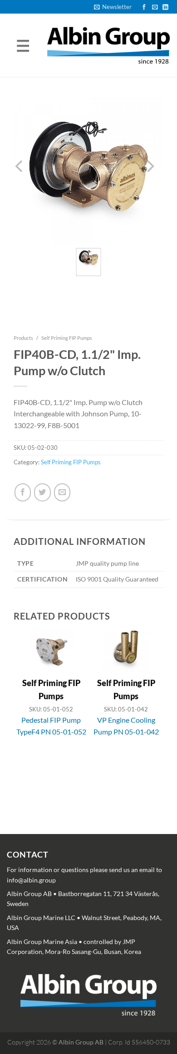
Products (23, 338)
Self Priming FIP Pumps (66, 338)
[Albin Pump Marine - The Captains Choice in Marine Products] (108, 45)
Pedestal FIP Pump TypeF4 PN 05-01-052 (51, 725)
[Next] (150, 709)
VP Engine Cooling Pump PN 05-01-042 (126, 725)
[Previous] (20, 709)
